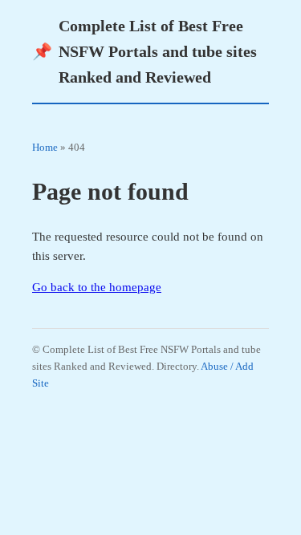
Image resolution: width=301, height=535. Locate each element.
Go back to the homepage (96, 287)
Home (45, 147)
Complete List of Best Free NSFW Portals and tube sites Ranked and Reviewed (144, 51)
